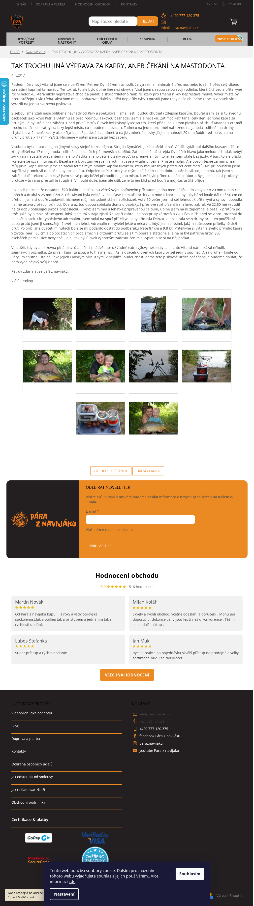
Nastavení (64, 894)
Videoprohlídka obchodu (31, 713)
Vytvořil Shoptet (230, 895)
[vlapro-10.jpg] (153, 411)
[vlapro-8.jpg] (206, 359)
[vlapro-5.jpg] (47, 359)
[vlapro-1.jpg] (47, 307)
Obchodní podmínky (28, 802)
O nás (21, 4)
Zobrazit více (127, 675)
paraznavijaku (151, 743)
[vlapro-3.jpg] (153, 307)
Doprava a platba (50, 4)
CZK (210, 4)
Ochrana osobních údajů (32, 764)
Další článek (148, 470)
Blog (15, 726)
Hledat (147, 21)
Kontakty (129, 4)
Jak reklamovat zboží (28, 789)
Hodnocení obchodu (93, 4)
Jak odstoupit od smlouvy (32, 776)
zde (72, 881)
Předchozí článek (110, 470)
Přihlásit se (100, 545)
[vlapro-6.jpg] (100, 359)
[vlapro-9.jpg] (100, 411)
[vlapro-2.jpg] (100, 305)
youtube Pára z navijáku (159, 750)
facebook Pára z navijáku (159, 735)
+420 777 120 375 (151, 722)
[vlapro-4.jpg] (206, 307)
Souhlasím (189, 874)
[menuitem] (26, 42)
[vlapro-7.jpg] (153, 359)
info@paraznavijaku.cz (155, 714)
